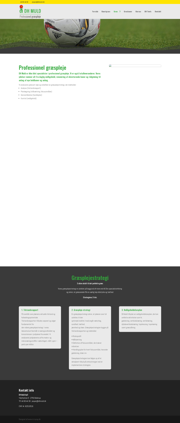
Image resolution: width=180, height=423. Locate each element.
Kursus (138, 12)
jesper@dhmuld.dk (39, 401)
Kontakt (158, 12)
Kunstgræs (106, 12)
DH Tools (148, 12)
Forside (95, 12)
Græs (116, 12)
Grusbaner (128, 12)
